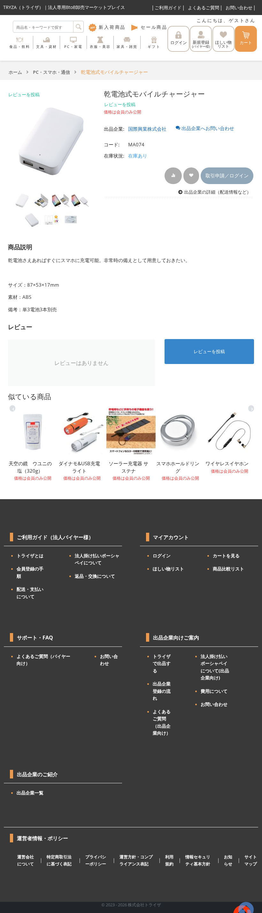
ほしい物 (223, 44)
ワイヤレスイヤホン (227, 463)
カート (246, 42)
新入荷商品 (111, 27)
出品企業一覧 (30, 793)
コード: (111, 144)
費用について (214, 691)
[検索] (78, 27)
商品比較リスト (228, 569)
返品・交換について (95, 576)
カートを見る (226, 556)
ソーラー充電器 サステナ (128, 467)
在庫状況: (114, 155)
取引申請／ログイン (227, 175)
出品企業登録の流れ (162, 691)
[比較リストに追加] (173, 175)
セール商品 (152, 27)
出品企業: (114, 129)
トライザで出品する (162, 663)
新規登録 (201, 44)
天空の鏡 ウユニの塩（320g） (30, 467)
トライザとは (30, 556)
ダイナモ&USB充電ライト (79, 467)
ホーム (15, 72)
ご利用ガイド (168, 7)
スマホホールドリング (177, 467)
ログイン (178, 42)
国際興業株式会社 (147, 129)
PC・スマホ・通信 (51, 72)
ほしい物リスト (168, 569)
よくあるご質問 (203, 7)
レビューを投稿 (24, 94)
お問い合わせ (239, 7)
